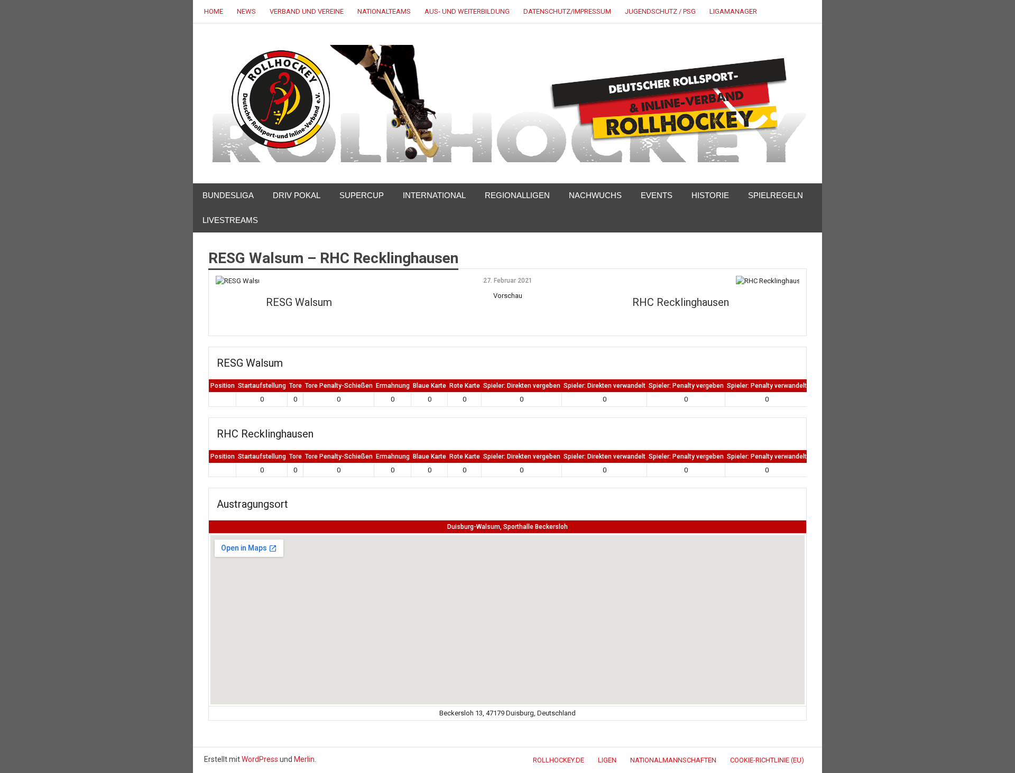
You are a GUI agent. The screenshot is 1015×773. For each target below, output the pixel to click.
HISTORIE (710, 195)
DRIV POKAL (296, 195)
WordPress (260, 759)
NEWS (246, 11)
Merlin (304, 759)
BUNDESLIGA (228, 195)
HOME (213, 11)
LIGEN (607, 760)
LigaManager (733, 11)
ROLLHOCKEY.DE (558, 760)
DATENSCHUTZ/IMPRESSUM (567, 11)
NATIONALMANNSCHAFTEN (673, 760)
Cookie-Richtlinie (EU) (767, 760)
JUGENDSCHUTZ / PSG (660, 11)
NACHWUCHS (595, 195)
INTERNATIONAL (434, 195)
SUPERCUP (361, 195)
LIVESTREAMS (230, 220)
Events (656, 195)
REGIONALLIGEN (517, 195)
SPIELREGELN (775, 195)
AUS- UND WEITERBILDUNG (467, 11)
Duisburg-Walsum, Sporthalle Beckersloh (507, 526)
